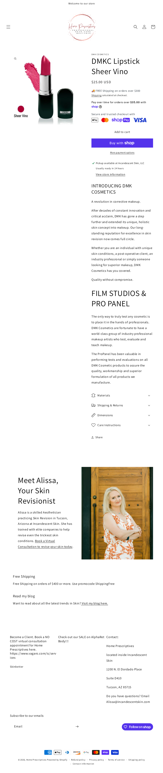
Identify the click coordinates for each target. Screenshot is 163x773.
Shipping (96, 95)
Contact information (83, 763)
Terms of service (116, 759)
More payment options (122, 152)
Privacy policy (96, 759)
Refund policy (78, 759)
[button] (8, 27)
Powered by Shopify (57, 759)
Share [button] (99, 437)
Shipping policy (136, 759)
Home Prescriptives (36, 759)
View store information (110, 174)
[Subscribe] (77, 726)
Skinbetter (16, 666)
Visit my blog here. (94, 603)
